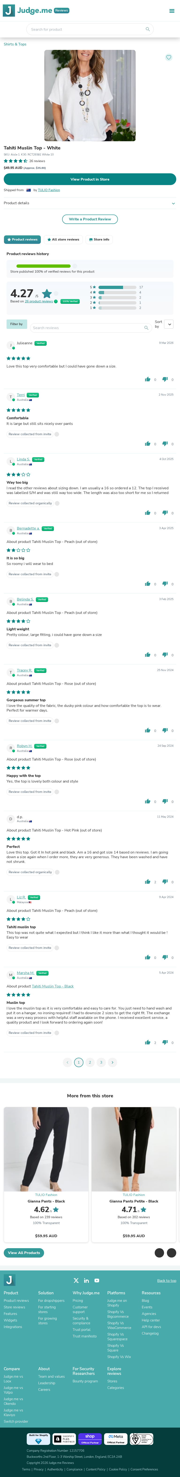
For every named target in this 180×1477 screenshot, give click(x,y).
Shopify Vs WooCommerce (119, 1325)
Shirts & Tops (15, 44)
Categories (115, 1387)
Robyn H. (24, 746)
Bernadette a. (28, 528)
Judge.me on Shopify (117, 1303)
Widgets (10, 1320)
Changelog (150, 1333)
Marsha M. (25, 973)
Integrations (13, 1327)
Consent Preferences (144, 1469)
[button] (159, 1253)
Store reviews (14, 1307)
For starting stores (47, 1309)
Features (10, 1313)
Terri (21, 394)
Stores (112, 1381)
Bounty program (85, 1381)
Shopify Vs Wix (119, 1357)
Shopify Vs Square (115, 1348)
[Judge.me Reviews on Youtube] (97, 1281)
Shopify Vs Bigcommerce (118, 1314)
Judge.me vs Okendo (13, 1401)
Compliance (74, 1469)
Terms (26, 1469)
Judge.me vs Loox (13, 1379)
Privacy (39, 1469)
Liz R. (21, 897)
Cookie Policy (118, 1469)
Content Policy (95, 1469)
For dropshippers (51, 1300)
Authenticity (55, 1469)
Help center (151, 1320)
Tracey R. (24, 670)
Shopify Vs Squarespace (117, 1336)
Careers (44, 1389)
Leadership (46, 1383)
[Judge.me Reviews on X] (76, 1281)
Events (147, 1307)
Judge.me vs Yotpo (13, 1390)
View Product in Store (90, 179)
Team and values (51, 1376)
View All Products (24, 1252)
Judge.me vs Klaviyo (13, 1412)
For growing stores (47, 1320)
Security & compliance (81, 1320)
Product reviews (16, 1300)
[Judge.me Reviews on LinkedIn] (86, 1281)
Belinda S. (25, 599)
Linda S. (23, 459)
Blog (145, 1300)
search (148, 29)
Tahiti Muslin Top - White (32, 148)
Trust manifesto (85, 1336)
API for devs (151, 1327)
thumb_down (165, 379)
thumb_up (147, 379)
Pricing (78, 1300)
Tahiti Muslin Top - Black (53, 986)
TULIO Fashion (49, 190)
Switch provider (16, 1421)
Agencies (149, 1313)
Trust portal (81, 1329)
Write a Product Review (90, 219)
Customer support (80, 1309)
